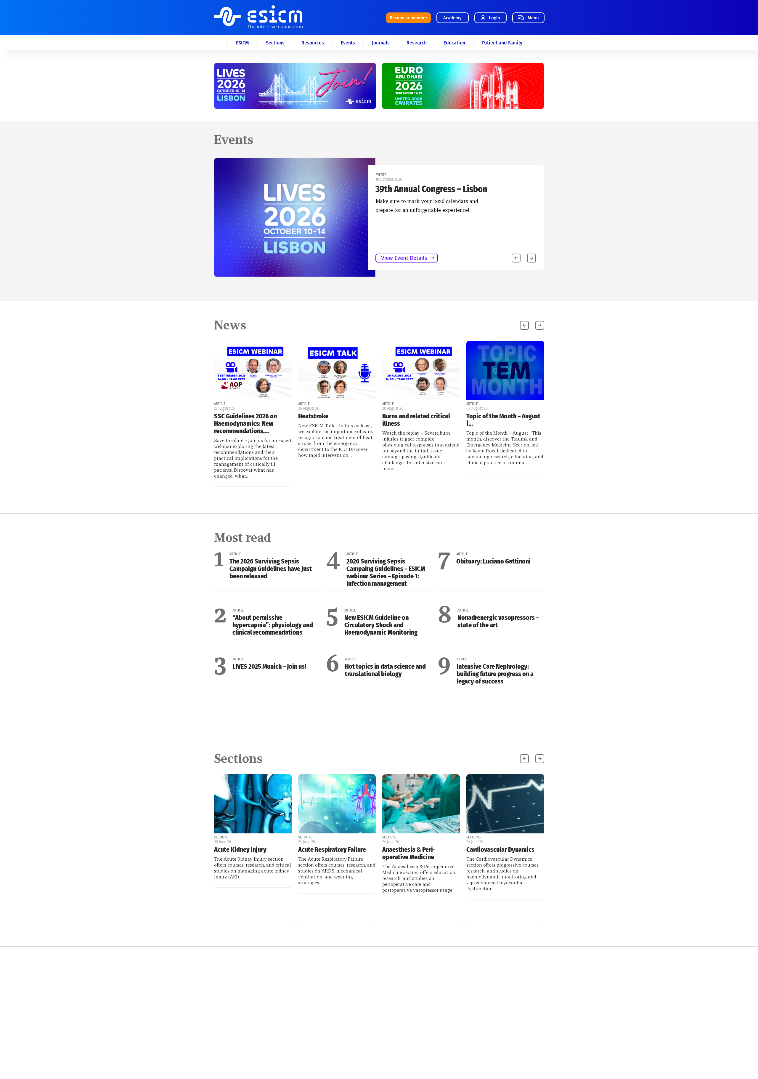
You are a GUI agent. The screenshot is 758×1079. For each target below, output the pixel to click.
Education (454, 43)
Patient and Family (502, 43)
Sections (275, 43)
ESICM (242, 43)
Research (417, 43)
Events (348, 43)
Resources (312, 43)
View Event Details (74, 257)
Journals (381, 43)
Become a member (408, 17)
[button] (531, 258)
